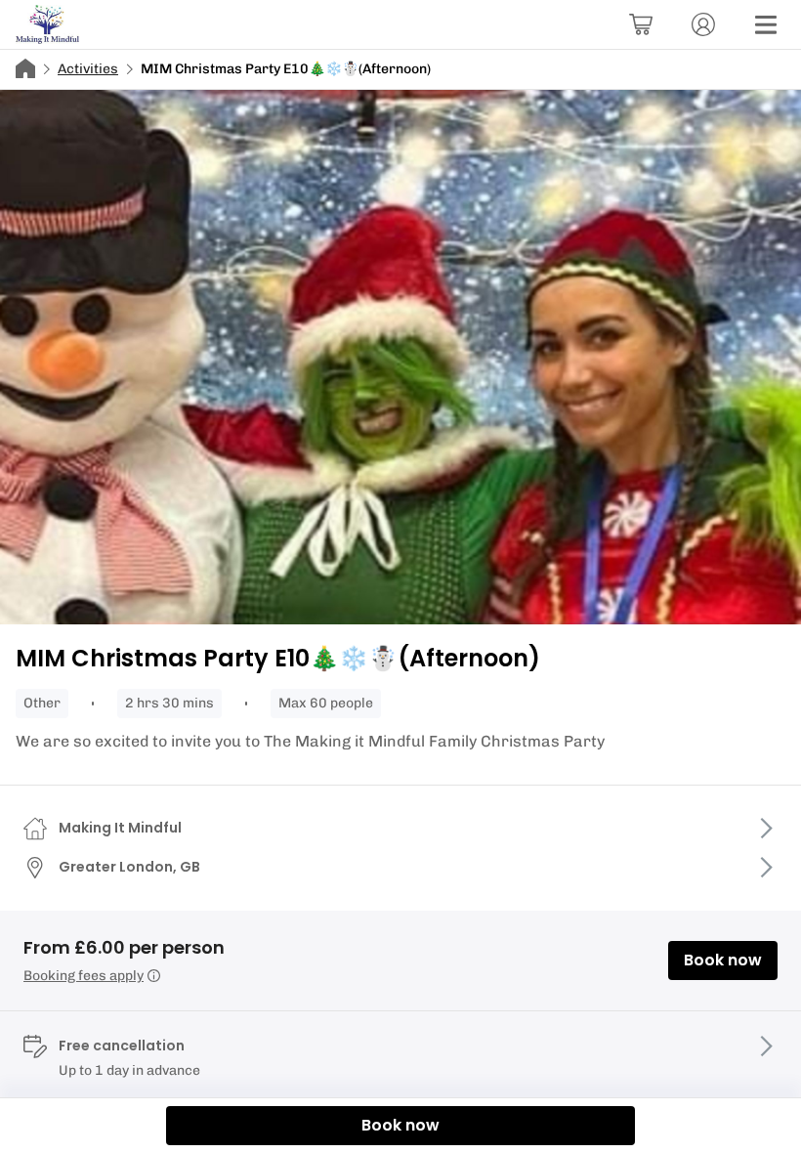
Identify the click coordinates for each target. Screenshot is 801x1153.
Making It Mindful (120, 827)
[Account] (703, 24)
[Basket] (640, 24)
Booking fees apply (83, 975)
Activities (88, 69)
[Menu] (765, 24)
